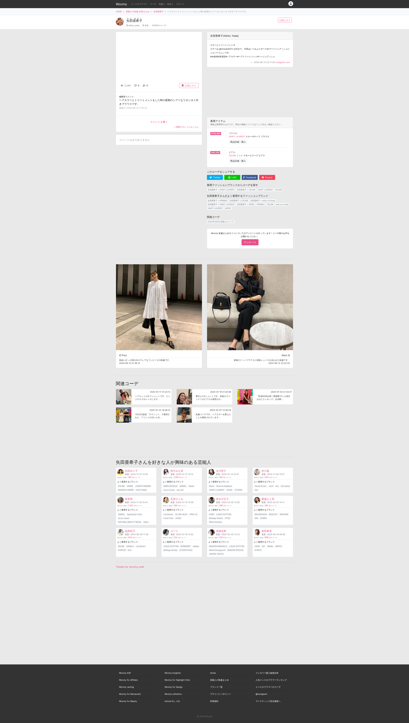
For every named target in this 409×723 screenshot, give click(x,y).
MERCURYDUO (170, 486)
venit (271, 486)
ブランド (180, 4)
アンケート (250, 242)
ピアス (232, 152)
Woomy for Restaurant (130, 694)
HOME (119, 11)
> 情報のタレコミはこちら (186, 127)
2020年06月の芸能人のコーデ (221, 221)
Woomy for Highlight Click (177, 680)
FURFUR (122, 550)
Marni (211, 486)
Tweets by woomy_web (130, 566)
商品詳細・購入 (238, 141)
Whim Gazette (215, 522)
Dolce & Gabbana (224, 486)
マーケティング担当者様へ (268, 701)
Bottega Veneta (216, 518)
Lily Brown (168, 514)
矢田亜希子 (158, 11)
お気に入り (284, 20)
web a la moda (282, 204)
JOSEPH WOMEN (143, 486)
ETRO (227, 518)
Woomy (121, 4)
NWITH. (278, 546)
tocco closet (169, 490)
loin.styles (285, 486)
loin (277, 486)
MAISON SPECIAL (236, 550)
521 (263, 546)
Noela (191, 486)
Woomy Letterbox (173, 694)
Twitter (216, 177)
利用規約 (214, 701)
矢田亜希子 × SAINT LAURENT (221, 189)
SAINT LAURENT (237, 136)
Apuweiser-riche (134, 514)
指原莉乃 (130, 531)
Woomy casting (126, 687)
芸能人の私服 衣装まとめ (137, 11)
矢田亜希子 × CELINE (246, 189)
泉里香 (129, 499)
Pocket (268, 177)
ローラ (174, 531)
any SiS (180, 490)
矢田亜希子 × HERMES (218, 200)
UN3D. (229, 490)
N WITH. (258, 550)
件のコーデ (134, 477)
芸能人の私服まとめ (219, 680)
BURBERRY (186, 546)
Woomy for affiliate (128, 680)
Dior (129, 550)
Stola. (146, 522)
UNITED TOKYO (216, 554)
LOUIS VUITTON (223, 514)
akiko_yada (134, 25)
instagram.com (282, 62)
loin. (256, 490)
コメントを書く (159, 121)
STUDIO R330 (185, 550)
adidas (196, 546)
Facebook (250, 177)
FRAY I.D (193, 514)
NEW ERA (284, 514)
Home (213, 673)
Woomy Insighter (173, 673)
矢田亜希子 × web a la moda (262, 200)
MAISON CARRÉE (126, 490)
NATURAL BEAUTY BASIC (129, 522)
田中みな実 (176, 470)
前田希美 (267, 531)
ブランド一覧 (216, 687)
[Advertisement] (250, 92)
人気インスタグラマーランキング (271, 680)
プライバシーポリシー (220, 694)
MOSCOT (273, 514)
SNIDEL (183, 486)
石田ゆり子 (131, 470)
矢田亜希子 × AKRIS (245, 204)
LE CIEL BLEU (181, 514)
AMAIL (270, 546)
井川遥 (265, 470)
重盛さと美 (268, 499)
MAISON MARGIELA (218, 546)
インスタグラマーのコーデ (268, 687)
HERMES (261, 204)
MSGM (121, 546)
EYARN (263, 518)
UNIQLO (130, 546)
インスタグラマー (139, 4)
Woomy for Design (173, 687)
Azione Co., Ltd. (172, 701)
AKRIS (228, 208)
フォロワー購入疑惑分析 (267, 673)
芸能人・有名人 (166, 4)
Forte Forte (168, 518)
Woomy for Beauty (128, 701)
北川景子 (221, 470)
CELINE (232, 155)
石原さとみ (176, 499)
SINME (130, 486)
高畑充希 (221, 531)
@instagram (261, 694)
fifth (256, 518)
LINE (233, 177)
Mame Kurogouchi (217, 550)
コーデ (153, 4)
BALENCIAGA (261, 514)
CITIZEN (238, 490)
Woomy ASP (125, 673)
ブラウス (233, 133)
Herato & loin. (261, 486)
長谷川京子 (222, 499)
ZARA (211, 514)
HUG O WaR (141, 490)
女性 (146, 25)
